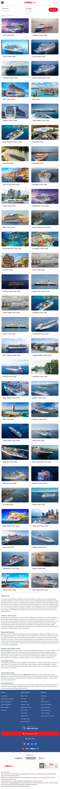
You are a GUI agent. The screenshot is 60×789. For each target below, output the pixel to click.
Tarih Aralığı (28, 8)
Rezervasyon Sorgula (31, 733)
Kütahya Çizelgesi (45, 713)
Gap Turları (23, 699)
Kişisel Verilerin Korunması (47, 716)
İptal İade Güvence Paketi (7, 699)
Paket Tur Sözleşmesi (46, 704)
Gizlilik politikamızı (14, 782)
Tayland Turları (24, 716)
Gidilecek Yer (5, 8)
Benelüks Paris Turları (26, 707)
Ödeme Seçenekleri (6, 704)
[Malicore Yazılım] (42, 758)
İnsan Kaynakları (5, 707)
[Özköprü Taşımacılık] (30, 758)
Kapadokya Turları (25, 721)
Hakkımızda (43, 696)
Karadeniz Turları (25, 704)
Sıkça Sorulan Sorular (6, 701)
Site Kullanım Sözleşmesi (7, 774)
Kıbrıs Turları (24, 713)
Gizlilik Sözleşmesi (45, 707)
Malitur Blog (31, 738)
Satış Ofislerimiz (45, 701)
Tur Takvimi (4, 710)
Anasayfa (3, 15)
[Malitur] (18, 758)
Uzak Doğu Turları (25, 718)
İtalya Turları (24, 701)
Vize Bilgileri (4, 696)
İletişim (43, 699)
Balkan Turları (24, 696)
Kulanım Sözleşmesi (46, 710)
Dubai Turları (24, 710)
